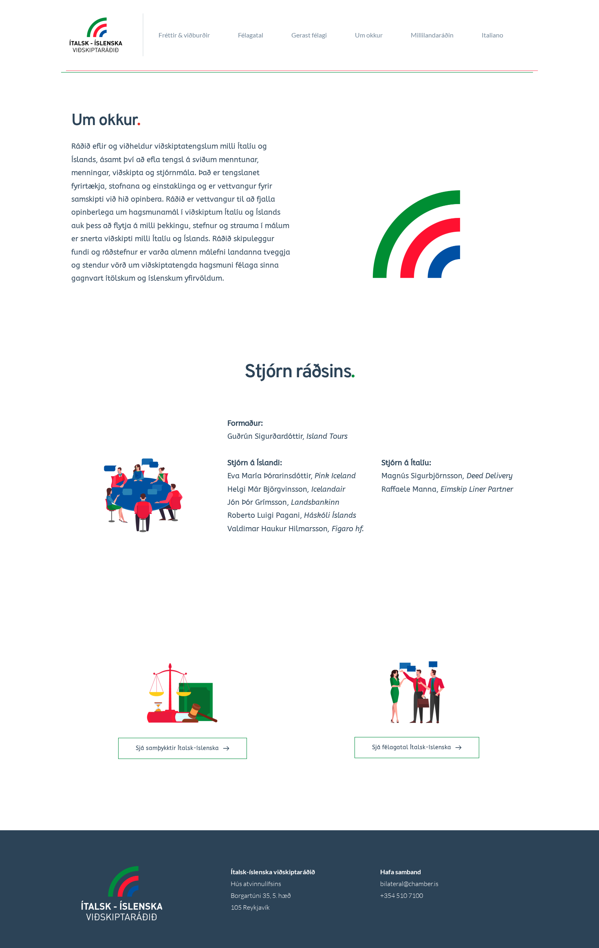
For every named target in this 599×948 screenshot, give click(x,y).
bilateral (391, 884)
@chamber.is (420, 884)
